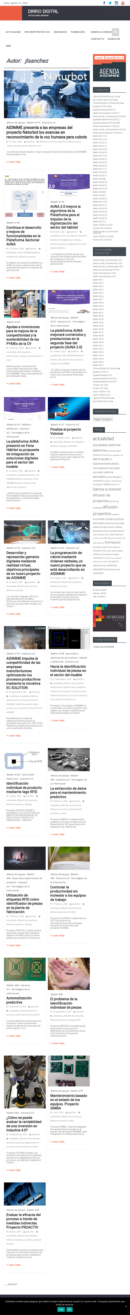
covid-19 (115, 484)
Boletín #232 (100, 172)
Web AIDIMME (99, 597)
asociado (115, 468)
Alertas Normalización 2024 (106, 113)
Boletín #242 (100, 205)
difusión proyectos (37, 31)
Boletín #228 (100, 159)
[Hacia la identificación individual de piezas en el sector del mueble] (69, 628)
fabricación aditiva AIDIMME (105, 531)
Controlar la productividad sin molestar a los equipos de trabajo (68, 893)
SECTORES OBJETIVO (104, 100)
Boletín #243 (100, 208)
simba (63, 813)
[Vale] (126, 1306)
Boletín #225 (100, 149)
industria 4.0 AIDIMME (60, 363)
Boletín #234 (99, 179)
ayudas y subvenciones (113, 481)
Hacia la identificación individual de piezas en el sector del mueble (68, 671)
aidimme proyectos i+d (114, 455)
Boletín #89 (13, 985)
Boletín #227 (100, 156)
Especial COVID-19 (102, 106)
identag (28, 804)
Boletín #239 (99, 195)
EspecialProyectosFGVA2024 (106, 123)
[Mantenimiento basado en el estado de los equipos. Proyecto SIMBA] (69, 1057)
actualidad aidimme (26, 475)
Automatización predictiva (19, 1000)
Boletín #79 (77, 1090)
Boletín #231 (100, 169)
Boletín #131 (13, 653)
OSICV (106, 562)
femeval (121, 531)
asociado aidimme (103, 472)
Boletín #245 (100, 215)
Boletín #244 (100, 212)
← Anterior (10, 1284)
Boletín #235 (100, 182)
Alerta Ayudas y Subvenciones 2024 (109, 116)
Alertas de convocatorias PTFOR (108, 133)
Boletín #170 (57, 201)
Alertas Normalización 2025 (106, 126)
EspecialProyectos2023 (104, 110)
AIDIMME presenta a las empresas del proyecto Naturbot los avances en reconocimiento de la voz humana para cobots (46, 132)
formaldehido (115, 547)
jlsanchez (30, 141)
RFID (79, 1020)
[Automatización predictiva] (25, 959)
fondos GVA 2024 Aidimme (110, 534)
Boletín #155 (13, 424)
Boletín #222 (100, 139)
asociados (60, 31)
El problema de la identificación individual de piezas (65, 1003)
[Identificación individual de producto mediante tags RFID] (25, 750)
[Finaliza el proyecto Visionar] (69, 399)
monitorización (23, 1146)
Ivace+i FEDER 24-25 (103, 225)
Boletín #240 (100, 199)
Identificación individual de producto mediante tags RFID (24, 787)
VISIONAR (72, 446)
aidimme (100, 450)
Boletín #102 (13, 774)
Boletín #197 (33, 122)
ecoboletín (115, 514)
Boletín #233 (100, 175)
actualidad (13, 31)
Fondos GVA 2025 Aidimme (104, 538)
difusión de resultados (74, 442)
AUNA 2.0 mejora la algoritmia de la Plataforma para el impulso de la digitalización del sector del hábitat (65, 217)
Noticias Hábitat (99, 593)
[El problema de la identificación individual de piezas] (69, 959)
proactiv (28, 1239)
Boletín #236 (100, 185)
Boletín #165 (13, 321)
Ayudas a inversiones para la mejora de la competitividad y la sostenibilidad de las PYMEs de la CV (23, 335)
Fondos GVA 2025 (102, 228)
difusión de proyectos (72, 359)
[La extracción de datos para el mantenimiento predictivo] (69, 750)
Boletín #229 (100, 162)
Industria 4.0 (48, 122)
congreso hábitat (102, 484)
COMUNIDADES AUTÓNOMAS (107, 103)
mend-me (110, 558)
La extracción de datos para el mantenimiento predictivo (68, 793)
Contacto (97, 38)
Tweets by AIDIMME (103, 646)
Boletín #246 (100, 218)
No (69, 1309)
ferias (95, 535)
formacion (112, 542)
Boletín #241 (100, 202)
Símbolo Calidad (99, 590)
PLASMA (72, 912)
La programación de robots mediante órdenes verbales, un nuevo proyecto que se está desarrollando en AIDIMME (68, 563)
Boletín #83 (57, 994)
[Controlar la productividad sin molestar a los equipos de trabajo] (69, 848)
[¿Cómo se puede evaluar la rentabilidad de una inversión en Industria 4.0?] (25, 1057)
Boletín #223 (100, 143)
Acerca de (114, 38)
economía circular (103, 519)
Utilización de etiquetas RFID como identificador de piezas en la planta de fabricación (24, 903)
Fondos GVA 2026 (102, 240)
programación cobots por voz (27, 145)
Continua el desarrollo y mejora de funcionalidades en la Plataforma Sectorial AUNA (23, 236)
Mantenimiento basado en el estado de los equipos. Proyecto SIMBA (68, 1102)
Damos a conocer (102, 31)
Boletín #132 (13, 547)
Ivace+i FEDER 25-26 (103, 236)
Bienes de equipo (16, 122)
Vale (61, 1309)
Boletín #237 (100, 189)
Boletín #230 (100, 166)
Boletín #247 (99, 222)
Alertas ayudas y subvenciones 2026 (105, 232)
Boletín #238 (99, 192)
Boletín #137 (57, 424)
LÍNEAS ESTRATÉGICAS (105, 97)
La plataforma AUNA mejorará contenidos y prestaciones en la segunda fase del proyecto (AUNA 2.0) (68, 339)
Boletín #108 (57, 653)
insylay (108, 551)
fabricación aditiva (112, 527)
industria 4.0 (99, 550)
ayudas (109, 477)
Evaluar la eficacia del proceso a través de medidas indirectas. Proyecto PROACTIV (23, 1221)
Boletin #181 (13, 222)
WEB (8, 45)
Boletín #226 (100, 152)
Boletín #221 (100, 136)
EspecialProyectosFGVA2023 (106, 119)
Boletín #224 (100, 146)
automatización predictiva (28, 1014)
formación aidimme (101, 547)
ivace (114, 550)
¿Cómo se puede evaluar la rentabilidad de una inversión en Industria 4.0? (24, 1124)
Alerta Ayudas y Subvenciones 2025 (109, 129)
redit (104, 565)
